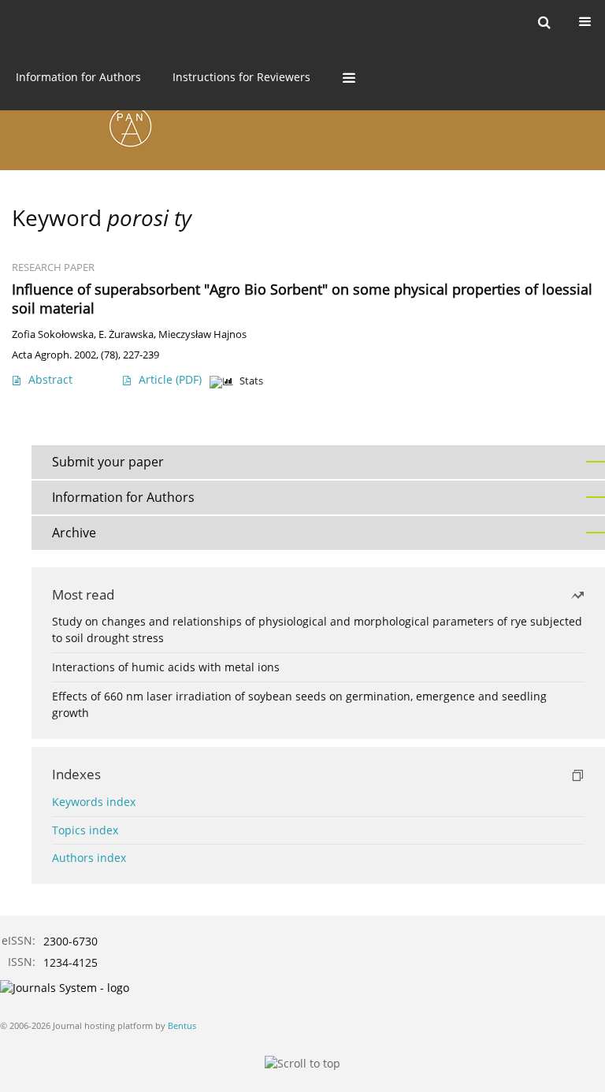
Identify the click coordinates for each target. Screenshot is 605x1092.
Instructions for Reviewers (241, 76)
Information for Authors (78, 76)
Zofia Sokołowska (53, 334)
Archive (74, 532)
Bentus (182, 1025)
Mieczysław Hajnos (202, 334)
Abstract (50, 379)
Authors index (89, 857)
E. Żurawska (126, 334)
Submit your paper (108, 461)
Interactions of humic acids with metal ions (166, 666)
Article (170, 379)
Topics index (85, 830)
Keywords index (93, 801)
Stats (251, 381)
